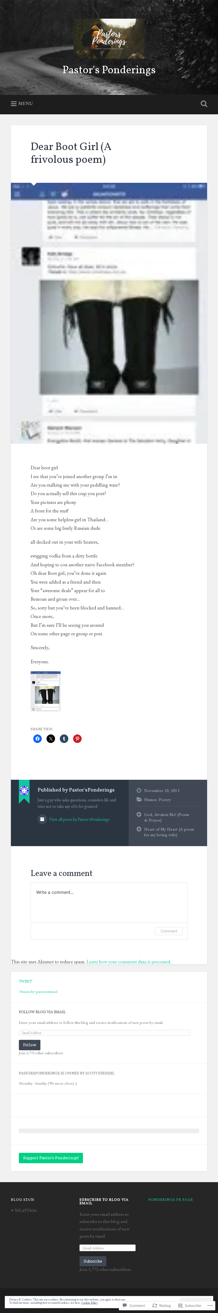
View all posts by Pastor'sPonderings (79, 819)
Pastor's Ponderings (109, 70)
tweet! (25, 981)
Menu (25, 103)
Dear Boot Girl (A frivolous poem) (71, 154)
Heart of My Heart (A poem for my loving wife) (169, 832)
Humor (150, 799)
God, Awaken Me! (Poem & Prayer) (166, 817)
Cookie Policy (89, 1302)
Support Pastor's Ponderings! (51, 1157)
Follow (29, 1044)
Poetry (165, 799)
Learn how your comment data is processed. (128, 962)
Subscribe (93, 1261)
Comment (169, 931)
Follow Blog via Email (42, 1012)
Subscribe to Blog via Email (104, 1201)
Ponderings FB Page (170, 1199)
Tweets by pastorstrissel (38, 991)
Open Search (203, 104)
